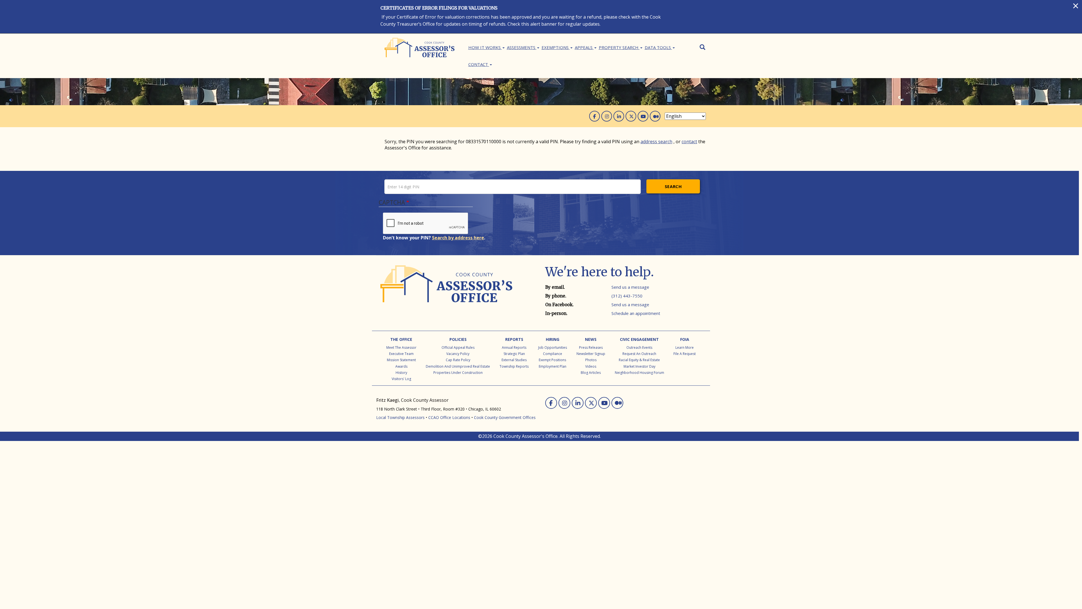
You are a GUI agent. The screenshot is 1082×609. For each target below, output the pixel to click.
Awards (401, 366)
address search (656, 141)
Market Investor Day (639, 366)
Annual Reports (514, 347)
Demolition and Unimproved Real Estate (458, 366)
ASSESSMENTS (521, 47)
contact (689, 141)
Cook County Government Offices (505, 417)
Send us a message (630, 287)
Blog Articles (591, 372)
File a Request (684, 353)
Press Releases (591, 347)
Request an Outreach (639, 353)
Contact (478, 64)
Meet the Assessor (401, 347)
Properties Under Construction (458, 372)
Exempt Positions (552, 360)
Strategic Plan (514, 353)
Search (673, 186)
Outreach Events (639, 347)
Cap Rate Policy (458, 360)
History (401, 372)
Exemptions (556, 47)
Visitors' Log (401, 378)
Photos (591, 360)
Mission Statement (401, 360)
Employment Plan (552, 366)
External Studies (514, 360)
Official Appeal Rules (458, 347)
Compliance (552, 353)
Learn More (684, 347)
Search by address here (458, 238)
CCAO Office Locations (449, 417)
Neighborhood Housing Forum (639, 372)
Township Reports (514, 366)
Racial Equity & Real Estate (639, 360)
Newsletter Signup (591, 353)
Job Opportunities (552, 347)
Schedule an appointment (635, 313)
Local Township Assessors (400, 417)
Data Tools (658, 47)
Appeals (584, 47)
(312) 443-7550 (626, 296)
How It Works (485, 47)
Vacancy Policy (457, 353)
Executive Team (401, 353)
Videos (590, 366)
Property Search (619, 47)
